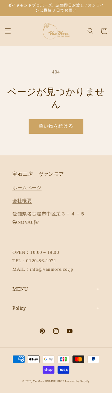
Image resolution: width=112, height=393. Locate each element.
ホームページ (27, 187)
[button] (8, 31)
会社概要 (22, 200)
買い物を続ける (56, 125)
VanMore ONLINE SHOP (48, 381)
